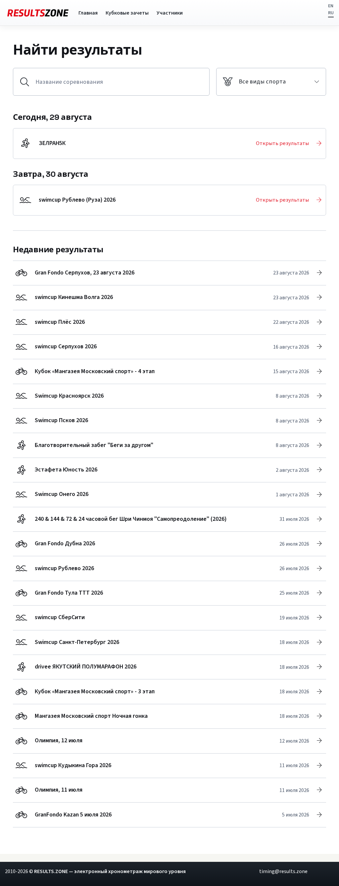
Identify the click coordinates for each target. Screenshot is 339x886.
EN (330, 6)
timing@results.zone (283, 871)
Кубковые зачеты (127, 13)
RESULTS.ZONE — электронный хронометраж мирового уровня (110, 871)
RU (331, 13)
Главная (88, 13)
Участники (170, 13)
